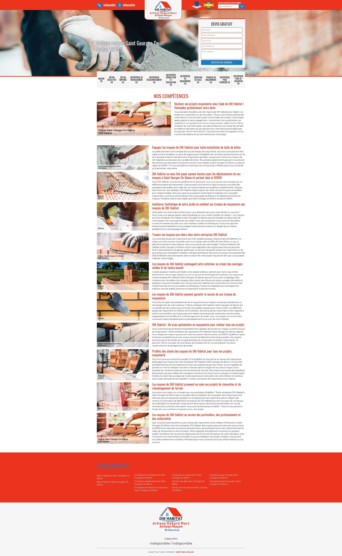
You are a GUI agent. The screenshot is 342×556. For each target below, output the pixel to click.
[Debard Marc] (171, 519)
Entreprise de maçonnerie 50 (185, 80)
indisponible (109, 4)
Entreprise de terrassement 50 (136, 80)
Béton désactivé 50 (111, 80)
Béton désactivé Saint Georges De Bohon (113, 477)
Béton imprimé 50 (123, 80)
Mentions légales (185, 552)
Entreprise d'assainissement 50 (154, 80)
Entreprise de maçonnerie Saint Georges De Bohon (186, 476)
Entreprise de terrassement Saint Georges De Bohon (149, 476)
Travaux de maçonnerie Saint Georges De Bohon (189, 489)
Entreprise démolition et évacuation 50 (171, 79)
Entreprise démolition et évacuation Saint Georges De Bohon (151, 489)
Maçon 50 (101, 80)
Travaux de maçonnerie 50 (211, 80)
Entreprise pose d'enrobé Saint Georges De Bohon (223, 476)
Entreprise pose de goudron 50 (238, 80)
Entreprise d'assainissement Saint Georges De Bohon (150, 482)
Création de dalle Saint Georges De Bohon (188, 482)
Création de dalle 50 (198, 80)
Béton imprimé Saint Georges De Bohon (112, 483)
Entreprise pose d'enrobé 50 (224, 80)
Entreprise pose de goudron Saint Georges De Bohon (225, 482)
